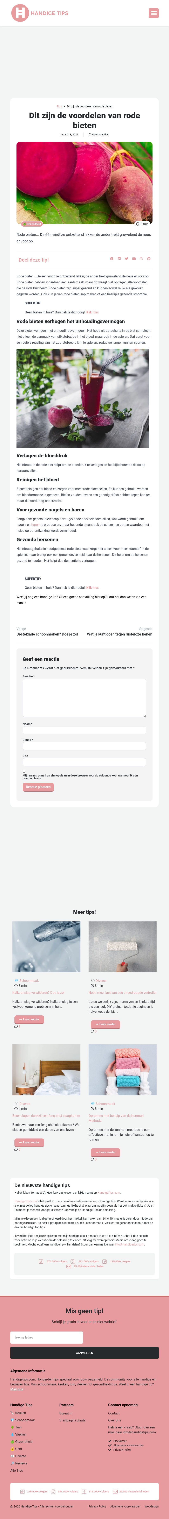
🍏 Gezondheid (32, 224)
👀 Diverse (98, 981)
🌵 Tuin (16, 1427)
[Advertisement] (84, 57)
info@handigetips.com (129, 1244)
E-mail (28, 739)
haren (35, 525)
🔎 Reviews (18, 1463)
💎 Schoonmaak (26, 981)
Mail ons (16, 1389)
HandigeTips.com (108, 1192)
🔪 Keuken (18, 1413)
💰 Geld (16, 1449)
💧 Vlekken (18, 1434)
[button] (154, 13)
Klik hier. (92, 312)
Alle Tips (16, 1470)
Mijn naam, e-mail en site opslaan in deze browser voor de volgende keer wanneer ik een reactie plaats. (80, 777)
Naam (27, 724)
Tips (59, 106)
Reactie (29, 676)
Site (25, 755)
